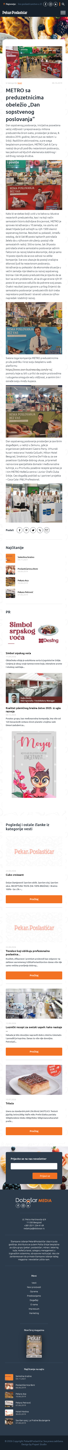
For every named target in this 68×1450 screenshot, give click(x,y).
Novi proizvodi (34, 1287)
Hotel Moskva (22, 1411)
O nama (34, 1304)
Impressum (34, 1309)
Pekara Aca (23, 580)
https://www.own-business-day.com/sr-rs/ (29, 369)
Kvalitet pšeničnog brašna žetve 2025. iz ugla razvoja (33, 709)
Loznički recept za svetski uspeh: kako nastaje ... (34, 1029)
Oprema (34, 1291)
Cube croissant (15, 874)
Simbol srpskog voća (18, 653)
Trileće (10, 1103)
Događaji (34, 1300)
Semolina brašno (26, 557)
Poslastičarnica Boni (28, 569)
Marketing (34, 1313)
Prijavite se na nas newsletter (28, 1158)
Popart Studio (39, 1444)
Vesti (34, 1283)
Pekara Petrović (25, 592)
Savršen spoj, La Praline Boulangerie (33, 1420)
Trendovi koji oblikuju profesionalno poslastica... (28, 952)
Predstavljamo (34, 1296)
